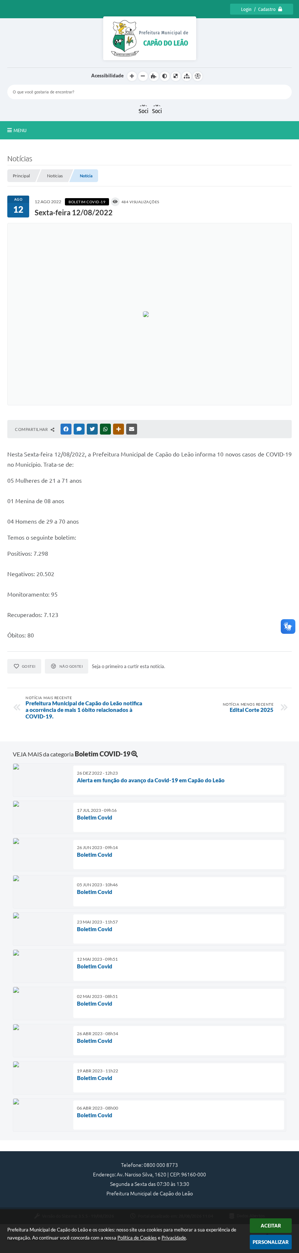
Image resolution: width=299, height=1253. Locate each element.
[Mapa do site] (186, 76)
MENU (20, 130)
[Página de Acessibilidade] (197, 76)
